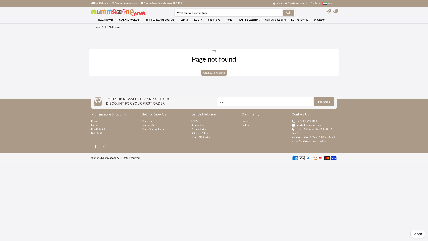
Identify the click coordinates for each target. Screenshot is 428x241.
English (315, 3)
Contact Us (147, 125)
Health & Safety (100, 129)
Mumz (229, 20)
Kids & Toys (213, 20)
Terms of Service (200, 137)
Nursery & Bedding (275, 20)
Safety (198, 20)
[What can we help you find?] (288, 13)
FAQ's (194, 120)
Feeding (184, 20)
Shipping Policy (199, 133)
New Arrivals (105, 20)
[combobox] (235, 12)
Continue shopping (214, 72)
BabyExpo (319, 20)
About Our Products (152, 129)
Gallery (245, 125)
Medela (95, 125)
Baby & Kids (97, 133)
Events (245, 120)
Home (98, 26)
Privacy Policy (198, 129)
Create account (296, 3)
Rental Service (299, 20)
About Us (146, 120)
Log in (279, 3)
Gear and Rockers (129, 20)
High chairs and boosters (159, 20)
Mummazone (108, 157)
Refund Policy (198, 125)
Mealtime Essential (248, 20)
